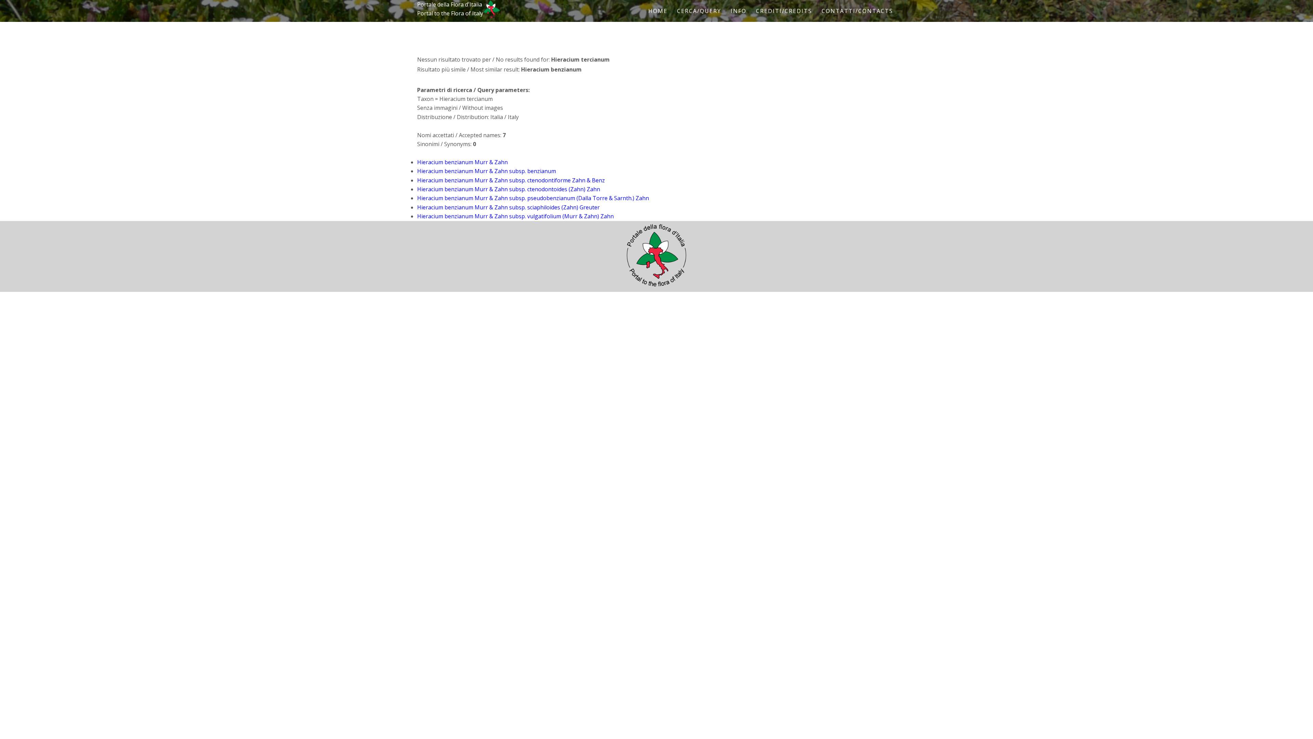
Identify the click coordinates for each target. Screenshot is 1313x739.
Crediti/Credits (784, 11)
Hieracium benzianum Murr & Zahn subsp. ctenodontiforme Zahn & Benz (511, 180)
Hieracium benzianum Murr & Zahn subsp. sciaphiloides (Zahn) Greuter (508, 207)
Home (657, 11)
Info (738, 11)
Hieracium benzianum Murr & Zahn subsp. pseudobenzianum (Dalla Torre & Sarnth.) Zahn (533, 198)
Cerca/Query (699, 11)
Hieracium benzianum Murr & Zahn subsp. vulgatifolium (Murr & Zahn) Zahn (515, 216)
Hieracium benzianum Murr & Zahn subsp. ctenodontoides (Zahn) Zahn (508, 189)
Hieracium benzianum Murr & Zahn (462, 162)
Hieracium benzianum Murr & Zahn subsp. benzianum (486, 171)
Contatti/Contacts (857, 11)
